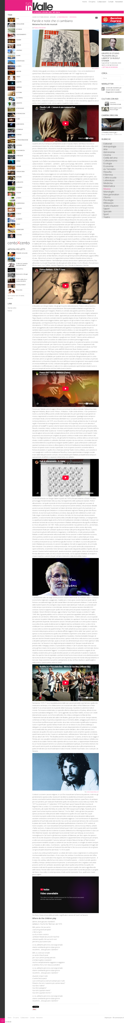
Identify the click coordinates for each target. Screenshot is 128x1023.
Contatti (110, 2)
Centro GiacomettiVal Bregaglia (113, 104)
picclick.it (96, 68)
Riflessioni (108, 203)
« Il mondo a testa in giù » (109, 132)
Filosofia (107, 172)
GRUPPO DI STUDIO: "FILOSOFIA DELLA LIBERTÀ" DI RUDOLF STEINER (111, 57)
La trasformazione (62, 17)
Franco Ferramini (40, 28)
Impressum (108, 1017)
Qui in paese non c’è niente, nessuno (20, 297)
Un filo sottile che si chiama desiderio (20, 280)
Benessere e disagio (20, 275)
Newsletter (119, 2)
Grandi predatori (19, 286)
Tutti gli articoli (18, 20)
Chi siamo (92, 2)
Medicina (108, 183)
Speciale (107, 211)
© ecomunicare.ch (118, 1017)
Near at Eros (18, 270)
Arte (105, 149)
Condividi (8, 1022)
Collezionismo (110, 160)
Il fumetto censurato (20, 254)
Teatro (106, 217)
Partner (10, 311)
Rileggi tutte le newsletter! (113, 92)
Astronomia (109, 152)
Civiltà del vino (110, 157)
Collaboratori (101, 2)
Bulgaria (16, 259)
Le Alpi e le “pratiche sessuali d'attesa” (20, 264)
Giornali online (12, 308)
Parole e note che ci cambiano (52, 21)
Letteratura (108, 180)
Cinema (107, 155)
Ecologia (107, 163)
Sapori (106, 208)
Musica (106, 188)
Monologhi (108, 191)
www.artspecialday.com (93, 792)
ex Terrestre (109, 169)
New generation (111, 194)
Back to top (2, 1020)
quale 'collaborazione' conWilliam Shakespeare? (114, 109)
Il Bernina (108, 174)
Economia (108, 166)
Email (96, 18)
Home (84, 2)
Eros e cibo (17, 291)
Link (10, 304)
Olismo (106, 197)
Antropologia (109, 146)
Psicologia (108, 200)
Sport (106, 214)
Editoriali (107, 143)
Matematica (109, 186)
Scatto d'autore (110, 205)
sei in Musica (73, 17)
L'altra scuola (109, 177)
